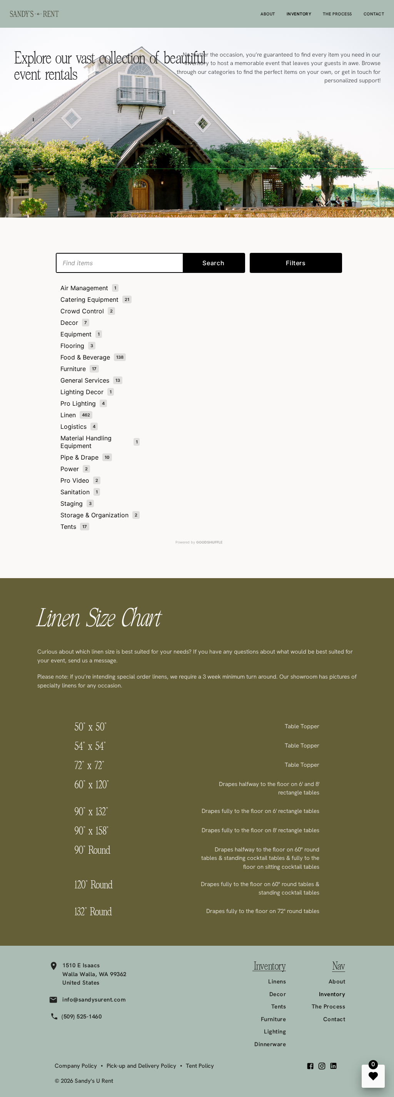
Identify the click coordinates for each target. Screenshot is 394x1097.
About (267, 14)
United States (81, 983)
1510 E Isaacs (81, 965)
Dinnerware (270, 1044)
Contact (374, 14)
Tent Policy (200, 1066)
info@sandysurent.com (94, 999)
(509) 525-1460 (82, 1016)
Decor (277, 994)
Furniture (273, 1019)
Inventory (299, 14)
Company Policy (76, 1066)
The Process (337, 14)
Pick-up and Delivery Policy (141, 1066)
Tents (278, 1006)
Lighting (275, 1031)
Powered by (199, 542)
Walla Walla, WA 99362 (94, 974)
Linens (277, 981)
